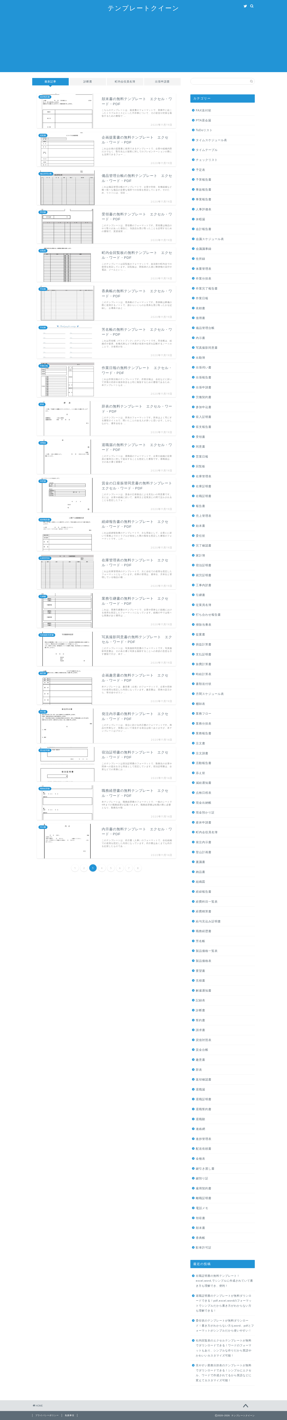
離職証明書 (203, 1198)
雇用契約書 (203, 1188)
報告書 (200, 506)
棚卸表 (200, 703)
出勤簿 (200, 357)
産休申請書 (203, 822)
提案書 (200, 634)
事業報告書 (203, 199)
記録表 (200, 1000)
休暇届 (200, 219)
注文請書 (202, 753)
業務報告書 (203, 733)
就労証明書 (203, 575)
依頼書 (200, 308)
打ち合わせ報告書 (208, 614)
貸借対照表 (203, 1040)
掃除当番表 (203, 624)
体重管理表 (203, 268)
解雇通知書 (203, 990)
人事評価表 (203, 209)
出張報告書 (203, 377)
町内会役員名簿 (125, 81)
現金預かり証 (205, 812)
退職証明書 (203, 1099)
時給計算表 (203, 674)
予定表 (200, 169)
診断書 (87, 81)
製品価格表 (203, 960)
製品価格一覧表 (207, 950)
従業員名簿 (203, 605)
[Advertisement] (143, 44)
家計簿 (200, 555)
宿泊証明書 (203, 565)
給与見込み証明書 (208, 921)
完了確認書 (203, 545)
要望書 (200, 970)
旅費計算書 (203, 664)
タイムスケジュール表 (211, 140)
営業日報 (202, 456)
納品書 (200, 872)
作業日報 (202, 298)
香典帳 (200, 1237)
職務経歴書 (203, 931)
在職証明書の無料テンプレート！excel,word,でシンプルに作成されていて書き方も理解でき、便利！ (224, 1280)
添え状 (200, 773)
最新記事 (50, 81)
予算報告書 (203, 179)
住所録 (200, 258)
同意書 (200, 446)
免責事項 (69, 1415)
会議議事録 (203, 248)
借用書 (200, 318)
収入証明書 (203, 416)
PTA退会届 (203, 120)
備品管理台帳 (205, 328)
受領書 (200, 436)
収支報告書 (203, 426)
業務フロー (203, 713)
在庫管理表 (203, 476)
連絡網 (200, 1129)
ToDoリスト (204, 130)
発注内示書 (203, 842)
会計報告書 (203, 229)
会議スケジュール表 (210, 239)
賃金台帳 (202, 1049)
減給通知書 (203, 782)
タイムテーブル (207, 149)
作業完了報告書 (207, 288)
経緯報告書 (203, 891)
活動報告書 (203, 763)
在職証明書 (203, 496)
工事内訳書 (203, 585)
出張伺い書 (203, 367)
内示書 (200, 338)
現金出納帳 (203, 802)
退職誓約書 (203, 1109)
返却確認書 (203, 1079)
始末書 (200, 525)
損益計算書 (203, 644)
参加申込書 (203, 407)
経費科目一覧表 (207, 901)
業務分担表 (203, 723)
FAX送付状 (203, 110)
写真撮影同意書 (207, 347)
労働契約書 (203, 397)
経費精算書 (203, 911)
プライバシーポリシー (47, 1415)
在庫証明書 (203, 486)
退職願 (200, 1119)
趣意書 (200, 1059)
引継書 (200, 595)
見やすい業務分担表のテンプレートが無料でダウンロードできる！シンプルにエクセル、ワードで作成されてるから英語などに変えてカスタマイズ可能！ (223, 1373)
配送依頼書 (203, 1148)
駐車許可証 (203, 1247)
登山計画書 (203, 852)
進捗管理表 (203, 1138)
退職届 (200, 1089)
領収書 (200, 1218)
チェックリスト (207, 159)
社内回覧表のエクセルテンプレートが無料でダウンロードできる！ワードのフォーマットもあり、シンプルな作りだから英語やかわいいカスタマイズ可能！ (223, 1348)
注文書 (200, 743)
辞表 (199, 1069)
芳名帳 (200, 941)
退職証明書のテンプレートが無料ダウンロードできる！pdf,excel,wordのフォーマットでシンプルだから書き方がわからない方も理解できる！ (224, 1303)
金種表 (200, 1158)
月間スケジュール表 (210, 693)
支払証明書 (203, 654)
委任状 (200, 535)
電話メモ (202, 1208)
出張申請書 (162, 81)
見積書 (200, 980)
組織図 (200, 881)
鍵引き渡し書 (205, 1168)
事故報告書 (203, 189)
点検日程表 (203, 792)
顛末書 (200, 1227)
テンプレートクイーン (143, 8)
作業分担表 (203, 278)
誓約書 (200, 1020)
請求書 (200, 1030)
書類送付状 (203, 683)
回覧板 (200, 466)
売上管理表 (203, 515)
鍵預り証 (202, 1178)
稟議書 (200, 862)
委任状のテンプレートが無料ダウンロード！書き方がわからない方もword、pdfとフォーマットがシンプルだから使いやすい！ (225, 1325)
